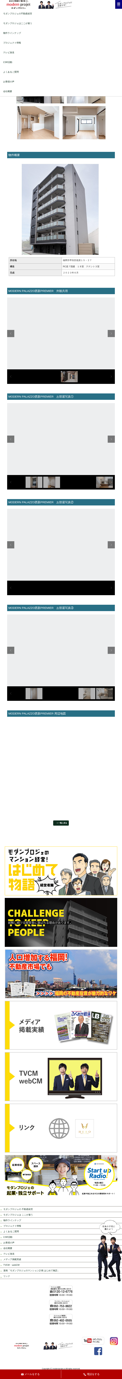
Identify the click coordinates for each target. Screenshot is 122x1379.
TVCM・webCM (11, 1265)
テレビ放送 (8, 52)
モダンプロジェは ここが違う (18, 1215)
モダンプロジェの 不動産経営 (18, 1209)
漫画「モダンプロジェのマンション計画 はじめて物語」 (31, 1270)
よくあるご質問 (11, 72)
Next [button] (111, 333)
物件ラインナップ (12, 33)
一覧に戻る (62, 823)
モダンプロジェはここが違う (17, 23)
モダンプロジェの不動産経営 (17, 13)
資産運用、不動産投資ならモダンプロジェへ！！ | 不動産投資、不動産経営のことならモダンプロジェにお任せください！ (61, 4)
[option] (61, 333)
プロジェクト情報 (12, 42)
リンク (6, 1276)
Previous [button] (10, 333)
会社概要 (7, 91)
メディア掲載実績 (12, 1259)
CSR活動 (7, 62)
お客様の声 (8, 81)
